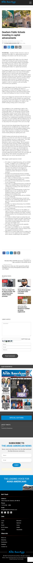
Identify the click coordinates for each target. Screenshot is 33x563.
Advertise (3, 540)
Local (23, 43)
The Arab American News (13, 555)
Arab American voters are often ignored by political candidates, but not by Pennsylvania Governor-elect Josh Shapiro (15, 267)
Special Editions (16, 418)
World (2, 525)
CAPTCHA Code (26, 339)
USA (2, 523)
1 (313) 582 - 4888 (6, 505)
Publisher (3, 544)
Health (18, 527)
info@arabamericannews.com (9, 509)
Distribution (4, 542)
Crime (18, 525)
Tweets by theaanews (6, 428)
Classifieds (19, 529)
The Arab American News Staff (12, 43)
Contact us (4, 546)
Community (22, 281)
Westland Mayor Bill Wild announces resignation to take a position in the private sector (17, 261)
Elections (18, 520)
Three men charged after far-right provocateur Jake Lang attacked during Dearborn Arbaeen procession (8, 293)
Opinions (18, 523)
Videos (3, 529)
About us (3, 537)
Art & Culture (4, 527)
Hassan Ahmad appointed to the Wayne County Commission (24, 291)
